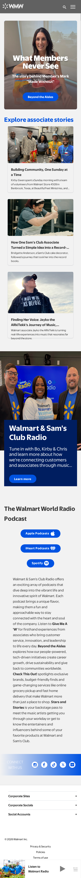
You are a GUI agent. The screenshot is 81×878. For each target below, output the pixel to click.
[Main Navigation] (73, 6)
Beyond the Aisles (40, 97)
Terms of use (40, 857)
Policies (40, 852)
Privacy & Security (40, 846)
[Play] (62, 869)
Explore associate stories (39, 119)
